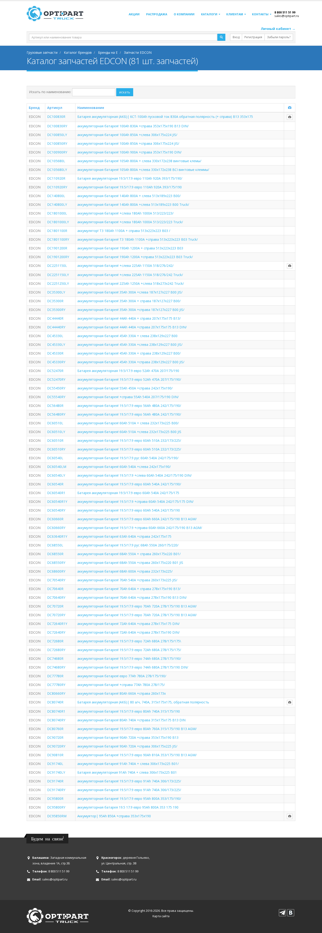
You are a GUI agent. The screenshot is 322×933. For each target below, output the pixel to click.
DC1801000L (57, 213)
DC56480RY (56, 414)
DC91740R (55, 781)
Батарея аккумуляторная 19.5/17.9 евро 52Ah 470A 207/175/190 (128, 370)
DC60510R (55, 440)
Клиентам (234, 14)
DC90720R (55, 737)
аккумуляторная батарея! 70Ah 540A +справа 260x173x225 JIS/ (127, 580)
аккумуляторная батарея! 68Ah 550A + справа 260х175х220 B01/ (129, 554)
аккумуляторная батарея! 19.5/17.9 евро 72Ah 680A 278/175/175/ (129, 650)
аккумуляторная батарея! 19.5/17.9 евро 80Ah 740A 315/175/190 (128, 711)
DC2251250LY (58, 283)
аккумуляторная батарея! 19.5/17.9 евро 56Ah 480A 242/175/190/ (129, 405)
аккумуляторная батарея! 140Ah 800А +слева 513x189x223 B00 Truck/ (133, 204)
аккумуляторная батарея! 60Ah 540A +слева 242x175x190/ (124, 466)
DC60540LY (56, 475)
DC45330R (55, 353)
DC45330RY (56, 362)
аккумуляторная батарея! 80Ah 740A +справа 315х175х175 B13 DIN (131, 720)
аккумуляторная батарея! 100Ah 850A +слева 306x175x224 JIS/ (127, 134)
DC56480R (55, 405)
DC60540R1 (56, 493)
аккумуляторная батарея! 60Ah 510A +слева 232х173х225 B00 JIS (129, 431)
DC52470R (55, 370)
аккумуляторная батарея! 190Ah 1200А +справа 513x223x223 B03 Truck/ (135, 257)
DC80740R (55, 702)
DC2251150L (57, 265)
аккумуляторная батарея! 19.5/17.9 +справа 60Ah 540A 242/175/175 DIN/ (135, 501)
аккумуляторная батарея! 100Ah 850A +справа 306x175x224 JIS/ (128, 143)
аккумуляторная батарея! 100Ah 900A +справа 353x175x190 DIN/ (129, 152)
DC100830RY (57, 126)
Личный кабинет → (278, 28)
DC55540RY (56, 397)
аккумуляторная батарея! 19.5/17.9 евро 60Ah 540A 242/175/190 (128, 510)
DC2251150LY (58, 274)
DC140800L (56, 196)
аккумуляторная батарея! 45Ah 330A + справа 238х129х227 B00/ (129, 353)
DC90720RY (56, 746)
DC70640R (55, 588)
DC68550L (55, 545)
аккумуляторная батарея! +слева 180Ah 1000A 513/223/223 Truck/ (130, 222)
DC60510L (55, 423)
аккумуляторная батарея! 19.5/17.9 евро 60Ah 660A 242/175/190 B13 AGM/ (137, 519)
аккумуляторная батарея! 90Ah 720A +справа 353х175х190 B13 (127, 737)
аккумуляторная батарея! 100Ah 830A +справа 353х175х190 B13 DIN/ (133, 126)
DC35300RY (56, 309)
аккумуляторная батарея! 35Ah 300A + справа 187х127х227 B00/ (129, 301)
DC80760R (55, 729)
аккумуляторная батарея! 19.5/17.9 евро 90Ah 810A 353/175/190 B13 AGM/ (137, 755)
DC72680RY (56, 650)
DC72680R (55, 641)
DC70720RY (56, 615)
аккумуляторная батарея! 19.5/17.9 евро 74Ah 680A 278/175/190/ (129, 658)
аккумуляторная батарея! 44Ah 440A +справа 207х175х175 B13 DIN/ (132, 327)
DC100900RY (57, 152)
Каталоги (209, 14)
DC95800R (55, 798)
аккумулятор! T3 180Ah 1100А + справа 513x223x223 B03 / (123, 230)
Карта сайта (161, 916)
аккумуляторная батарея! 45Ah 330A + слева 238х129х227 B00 (127, 336)
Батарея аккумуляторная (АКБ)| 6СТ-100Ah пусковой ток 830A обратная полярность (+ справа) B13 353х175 (165, 116)
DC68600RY (56, 571)
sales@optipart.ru (286, 16)
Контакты (260, 14)
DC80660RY (56, 693)
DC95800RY (56, 807)
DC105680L (56, 161)
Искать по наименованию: (50, 92)
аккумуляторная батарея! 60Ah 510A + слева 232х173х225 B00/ (128, 423)
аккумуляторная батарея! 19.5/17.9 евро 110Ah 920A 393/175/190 (129, 187)
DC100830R (56, 116)
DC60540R (55, 484)
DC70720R (55, 606)
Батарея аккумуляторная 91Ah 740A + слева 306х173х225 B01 (127, 772)
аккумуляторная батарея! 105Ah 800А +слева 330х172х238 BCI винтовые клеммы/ (143, 169)
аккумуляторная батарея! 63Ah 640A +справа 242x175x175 (124, 536)
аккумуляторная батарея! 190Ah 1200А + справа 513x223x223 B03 (130, 248)
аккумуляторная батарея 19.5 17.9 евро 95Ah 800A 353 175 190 (127, 807)
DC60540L (55, 458)
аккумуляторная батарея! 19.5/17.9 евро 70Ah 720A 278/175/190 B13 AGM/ (137, 606)
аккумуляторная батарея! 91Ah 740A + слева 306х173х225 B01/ (128, 763)
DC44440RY (56, 327)
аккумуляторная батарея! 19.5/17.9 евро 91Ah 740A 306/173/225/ (129, 781)
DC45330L (55, 336)
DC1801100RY (58, 239)
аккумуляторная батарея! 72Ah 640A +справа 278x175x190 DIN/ (128, 632)
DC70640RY (56, 597)
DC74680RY (56, 667)
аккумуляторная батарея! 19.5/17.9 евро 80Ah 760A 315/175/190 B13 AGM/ (137, 729)
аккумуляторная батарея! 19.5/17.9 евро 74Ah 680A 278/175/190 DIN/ (132, 667)
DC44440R (55, 318)
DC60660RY (56, 527)
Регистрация (253, 37)
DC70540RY (56, 580)
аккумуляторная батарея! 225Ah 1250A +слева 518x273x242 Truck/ (130, 283)
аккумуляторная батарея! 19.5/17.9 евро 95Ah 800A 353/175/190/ (129, 798)
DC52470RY (56, 379)
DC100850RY (57, 143)
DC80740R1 (56, 711)
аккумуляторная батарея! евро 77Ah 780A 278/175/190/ (121, 676)
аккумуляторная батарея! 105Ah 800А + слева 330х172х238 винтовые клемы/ (139, 161)
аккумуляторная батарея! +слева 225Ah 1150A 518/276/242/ (125, 265)
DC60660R (55, 519)
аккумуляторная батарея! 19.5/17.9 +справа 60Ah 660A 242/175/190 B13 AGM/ (139, 527)
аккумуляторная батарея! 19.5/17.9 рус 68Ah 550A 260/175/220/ (127, 545)
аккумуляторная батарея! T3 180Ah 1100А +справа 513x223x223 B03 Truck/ (137, 239)
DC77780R (55, 676)
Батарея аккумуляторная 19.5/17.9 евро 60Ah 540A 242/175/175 (128, 493)
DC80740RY (56, 720)
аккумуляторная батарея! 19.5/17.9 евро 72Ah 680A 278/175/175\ (129, 641)
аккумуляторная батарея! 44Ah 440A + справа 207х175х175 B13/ (129, 318)
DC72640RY (56, 632)
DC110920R (56, 178)
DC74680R (55, 658)
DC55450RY (56, 388)
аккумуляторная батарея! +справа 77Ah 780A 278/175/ (121, 684)
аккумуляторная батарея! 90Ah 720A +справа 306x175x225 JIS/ (127, 746)
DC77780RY (56, 684)
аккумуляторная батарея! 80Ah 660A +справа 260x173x (121, 693)
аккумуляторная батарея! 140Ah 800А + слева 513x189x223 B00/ (129, 196)
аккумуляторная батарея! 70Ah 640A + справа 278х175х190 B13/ (129, 588)
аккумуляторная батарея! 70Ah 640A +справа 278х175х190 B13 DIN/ (132, 597)
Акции (134, 14)
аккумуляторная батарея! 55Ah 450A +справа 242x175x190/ (125, 388)
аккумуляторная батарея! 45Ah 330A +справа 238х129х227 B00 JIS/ (130, 362)
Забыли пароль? (278, 37)
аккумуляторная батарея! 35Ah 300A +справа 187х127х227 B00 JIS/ (130, 309)
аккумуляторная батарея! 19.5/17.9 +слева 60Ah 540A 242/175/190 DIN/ (134, 475)
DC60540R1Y (57, 501)
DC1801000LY (58, 222)
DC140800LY (57, 204)
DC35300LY (56, 292)
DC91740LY (56, 772)
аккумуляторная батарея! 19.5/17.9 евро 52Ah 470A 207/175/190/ (129, 379)
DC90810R (55, 755)
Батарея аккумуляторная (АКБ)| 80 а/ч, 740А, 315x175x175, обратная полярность (143, 702)
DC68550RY (56, 562)
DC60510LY (56, 431)
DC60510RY (56, 449)
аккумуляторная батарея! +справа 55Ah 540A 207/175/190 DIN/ (128, 397)
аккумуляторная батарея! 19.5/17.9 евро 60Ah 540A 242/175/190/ (129, 484)
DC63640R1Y (57, 536)
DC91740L (55, 763)
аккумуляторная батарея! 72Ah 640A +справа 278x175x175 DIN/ (128, 623)
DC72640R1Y (57, 623)
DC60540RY (56, 510)
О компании (184, 14)
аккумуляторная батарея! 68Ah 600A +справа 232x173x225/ (125, 571)
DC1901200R (57, 248)
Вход (236, 37)
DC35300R (55, 301)
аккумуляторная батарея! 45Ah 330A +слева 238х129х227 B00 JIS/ (129, 344)
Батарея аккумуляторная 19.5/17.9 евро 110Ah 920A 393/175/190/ (129, 178)
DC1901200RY (58, 257)
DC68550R (55, 554)
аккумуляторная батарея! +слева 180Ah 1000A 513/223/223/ (125, 213)
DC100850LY (57, 134)
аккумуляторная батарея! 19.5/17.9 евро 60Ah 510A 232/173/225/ (129, 440)
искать (124, 92)
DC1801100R (57, 230)
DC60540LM (56, 466)
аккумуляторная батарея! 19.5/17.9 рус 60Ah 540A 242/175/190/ (127, 458)
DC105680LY (57, 169)
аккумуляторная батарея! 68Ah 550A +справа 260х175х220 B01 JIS (130, 562)
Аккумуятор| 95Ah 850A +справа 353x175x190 (114, 816)
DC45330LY (56, 344)
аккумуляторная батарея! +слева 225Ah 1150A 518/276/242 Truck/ (130, 274)
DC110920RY (57, 187)
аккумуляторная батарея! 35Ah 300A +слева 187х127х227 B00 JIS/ (129, 292)
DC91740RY (56, 790)
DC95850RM (56, 816)
